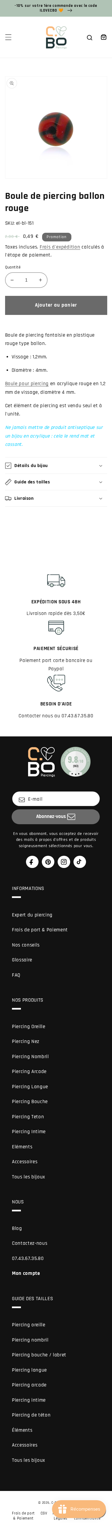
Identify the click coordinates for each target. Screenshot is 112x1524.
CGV (44, 1513)
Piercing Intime (29, 1132)
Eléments (22, 1147)
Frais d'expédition (60, 247)
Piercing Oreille (28, 1027)
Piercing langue (29, 1370)
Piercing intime (29, 1400)
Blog (17, 1228)
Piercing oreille (28, 1325)
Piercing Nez (25, 1042)
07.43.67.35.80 (28, 1259)
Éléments (22, 1430)
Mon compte (26, 1273)
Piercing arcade (29, 1385)
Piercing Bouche (30, 1102)
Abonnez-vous (51, 816)
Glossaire (22, 960)
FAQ (16, 975)
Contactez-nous (29, 1243)
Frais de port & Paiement (40, 930)
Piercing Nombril (30, 1057)
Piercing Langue (30, 1087)
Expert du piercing (32, 915)
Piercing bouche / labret (39, 1355)
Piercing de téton (31, 1415)
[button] (8, 37)
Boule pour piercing (27, 384)
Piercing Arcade (29, 1072)
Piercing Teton (28, 1117)
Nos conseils (26, 945)
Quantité (13, 267)
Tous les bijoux (28, 1177)
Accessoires (24, 1162)
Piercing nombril (30, 1340)
